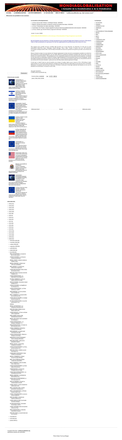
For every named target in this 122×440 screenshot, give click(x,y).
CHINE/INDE (99, 43)
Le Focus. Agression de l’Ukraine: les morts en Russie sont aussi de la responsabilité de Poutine (21, 131)
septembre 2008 (14, 246)
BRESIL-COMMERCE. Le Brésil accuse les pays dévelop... (17, 357)
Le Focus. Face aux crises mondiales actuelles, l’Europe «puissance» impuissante (21, 189)
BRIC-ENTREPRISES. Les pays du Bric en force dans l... (18, 254)
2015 (10, 225)
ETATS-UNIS (99, 53)
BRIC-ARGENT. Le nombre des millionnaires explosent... (17, 267)
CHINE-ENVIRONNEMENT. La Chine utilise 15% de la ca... (18, 366)
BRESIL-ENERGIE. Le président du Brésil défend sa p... (18, 376)
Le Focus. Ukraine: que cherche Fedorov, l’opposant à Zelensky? (46, 29)
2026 (10, 203)
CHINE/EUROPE (99, 41)
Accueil (61, 109)
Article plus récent (35, 109)
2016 (10, 223)
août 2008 (12, 248)
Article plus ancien (86, 109)
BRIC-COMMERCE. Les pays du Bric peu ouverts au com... (18, 295)
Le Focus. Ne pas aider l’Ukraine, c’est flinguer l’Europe (44, 22)
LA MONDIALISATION (20, 13)
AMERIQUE (98, 27)
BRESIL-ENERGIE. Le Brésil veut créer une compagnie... (17, 264)
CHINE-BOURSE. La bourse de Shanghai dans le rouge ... (17, 369)
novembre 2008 (14, 242)
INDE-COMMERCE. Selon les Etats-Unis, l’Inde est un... (18, 363)
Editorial (12, 304)
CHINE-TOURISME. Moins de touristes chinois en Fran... (18, 407)
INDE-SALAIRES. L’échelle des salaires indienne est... (17, 398)
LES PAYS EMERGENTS (34, 13)
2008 (10, 238)
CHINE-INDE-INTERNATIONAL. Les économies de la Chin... (18, 373)
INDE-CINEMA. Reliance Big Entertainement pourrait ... (16, 316)
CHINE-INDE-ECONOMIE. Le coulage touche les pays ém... (18, 298)
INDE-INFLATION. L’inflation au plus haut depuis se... (18, 351)
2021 (10, 213)
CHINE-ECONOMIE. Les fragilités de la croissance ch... (18, 286)
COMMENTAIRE (99, 44)
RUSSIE (42, 78)
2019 (10, 217)
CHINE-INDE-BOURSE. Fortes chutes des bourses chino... (18, 270)
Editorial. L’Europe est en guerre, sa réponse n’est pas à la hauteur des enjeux (49, 24)
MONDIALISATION (100, 70)
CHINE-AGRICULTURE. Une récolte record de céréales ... (18, 401)
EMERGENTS (99, 49)
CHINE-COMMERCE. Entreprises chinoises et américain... (17, 329)
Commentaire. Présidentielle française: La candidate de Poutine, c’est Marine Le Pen (21, 177)
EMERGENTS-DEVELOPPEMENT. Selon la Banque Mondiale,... (18, 338)
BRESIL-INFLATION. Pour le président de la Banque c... (18, 319)
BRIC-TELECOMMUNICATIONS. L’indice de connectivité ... (17, 360)
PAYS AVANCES (99, 72)
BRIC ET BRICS (60, 13)
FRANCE (98, 58)
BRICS (97, 36)
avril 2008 (12, 418)
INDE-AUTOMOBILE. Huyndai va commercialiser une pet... (17, 382)
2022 (10, 211)
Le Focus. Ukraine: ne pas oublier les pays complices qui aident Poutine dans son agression (21, 119)
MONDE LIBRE (99, 68)
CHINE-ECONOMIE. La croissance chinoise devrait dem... (18, 257)
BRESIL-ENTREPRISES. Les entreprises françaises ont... (17, 307)
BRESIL (97, 33)
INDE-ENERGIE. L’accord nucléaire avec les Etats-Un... (18, 292)
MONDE (98, 66)
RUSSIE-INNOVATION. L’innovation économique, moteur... (18, 404)
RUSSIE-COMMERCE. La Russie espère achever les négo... (17, 280)
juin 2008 (12, 252)
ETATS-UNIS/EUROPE (101, 55)
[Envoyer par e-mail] (50, 76)
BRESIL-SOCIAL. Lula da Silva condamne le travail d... (17, 344)
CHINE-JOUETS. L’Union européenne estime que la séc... (18, 385)
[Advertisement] (61, 95)
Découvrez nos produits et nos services (17, 15)
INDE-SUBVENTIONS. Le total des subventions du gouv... (18, 410)
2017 (10, 221)
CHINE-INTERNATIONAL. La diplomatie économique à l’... (17, 276)
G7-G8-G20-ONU (48, 13)
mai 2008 (12, 416)
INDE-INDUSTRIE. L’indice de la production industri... (17, 341)
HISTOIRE (98, 61)
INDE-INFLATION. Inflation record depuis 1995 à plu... (17, 310)
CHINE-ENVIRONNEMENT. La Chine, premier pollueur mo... (18, 347)
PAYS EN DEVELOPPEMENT (102, 73)
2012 (10, 231)
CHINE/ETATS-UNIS (100, 39)
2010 (10, 235)
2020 (10, 215)
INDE (39, 78)
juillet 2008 (12, 250)
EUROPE (98, 56)
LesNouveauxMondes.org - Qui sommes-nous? (80, 13)
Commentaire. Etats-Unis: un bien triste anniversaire (21, 153)
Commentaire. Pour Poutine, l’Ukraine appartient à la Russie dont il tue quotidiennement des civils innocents (56, 27)
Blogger (67, 436)
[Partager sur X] (53, 76)
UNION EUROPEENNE (101, 78)
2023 (10, 209)
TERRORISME (99, 77)
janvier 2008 (13, 420)
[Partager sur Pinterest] (56, 76)
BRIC (97, 34)
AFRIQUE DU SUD (100, 26)
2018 (10, 219)
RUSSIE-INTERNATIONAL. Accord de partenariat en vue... (18, 301)
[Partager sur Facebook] (54, 76)
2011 (10, 233)
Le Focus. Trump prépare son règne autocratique (43, 26)
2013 (10, 229)
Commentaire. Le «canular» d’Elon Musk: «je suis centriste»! (21, 81)
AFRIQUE (98, 24)
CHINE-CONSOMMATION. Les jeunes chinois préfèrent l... (18, 395)
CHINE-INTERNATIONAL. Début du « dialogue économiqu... (18, 335)
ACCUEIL (8, 13)
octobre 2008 (13, 244)
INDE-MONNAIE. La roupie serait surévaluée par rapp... (17, 332)
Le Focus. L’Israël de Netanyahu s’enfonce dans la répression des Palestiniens (21, 92)
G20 (97, 60)
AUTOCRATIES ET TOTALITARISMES (104, 31)
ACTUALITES (99, 22)
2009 (10, 237)
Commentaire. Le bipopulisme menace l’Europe (20, 143)
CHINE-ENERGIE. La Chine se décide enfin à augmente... (18, 313)
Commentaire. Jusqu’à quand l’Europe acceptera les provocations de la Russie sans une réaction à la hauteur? (21, 106)
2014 (10, 227)
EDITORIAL (98, 48)
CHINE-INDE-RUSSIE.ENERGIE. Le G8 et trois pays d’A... (18, 379)
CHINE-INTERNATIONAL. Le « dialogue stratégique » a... (17, 322)
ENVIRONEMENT (100, 51)
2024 (10, 207)
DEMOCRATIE (99, 46)
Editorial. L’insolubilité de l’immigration (21, 164)
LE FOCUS (98, 65)
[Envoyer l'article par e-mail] (47, 76)
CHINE (36, 78)
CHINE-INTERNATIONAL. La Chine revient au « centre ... (18, 289)
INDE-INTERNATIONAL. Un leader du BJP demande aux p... (18, 325)
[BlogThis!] (51, 76)
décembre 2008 (14, 240)
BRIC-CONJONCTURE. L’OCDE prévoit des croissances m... (17, 388)
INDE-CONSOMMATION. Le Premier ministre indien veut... (18, 391)
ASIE (97, 29)
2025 (10, 205)
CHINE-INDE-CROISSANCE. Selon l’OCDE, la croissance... (18, 354)
